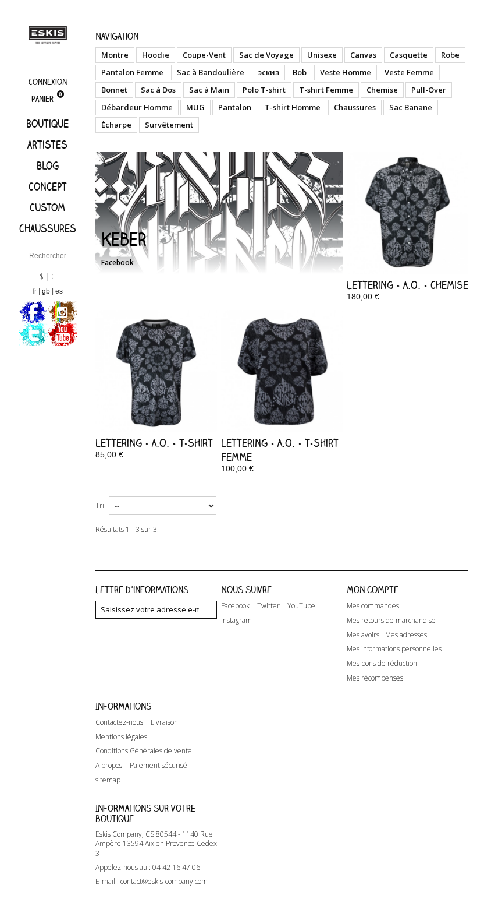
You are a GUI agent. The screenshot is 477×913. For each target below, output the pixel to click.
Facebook (117, 262)
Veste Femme (409, 72)
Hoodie (155, 55)
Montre (115, 55)
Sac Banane (410, 107)
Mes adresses (406, 635)
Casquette (409, 55)
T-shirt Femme (326, 89)
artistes (47, 144)
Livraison (164, 722)
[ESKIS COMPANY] (48, 35)
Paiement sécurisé (158, 765)
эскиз (268, 72)
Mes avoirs (363, 635)
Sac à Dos (158, 89)
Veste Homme (345, 72)
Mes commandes (373, 606)
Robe (450, 55)
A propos (108, 765)
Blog (48, 165)
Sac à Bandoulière (210, 72)
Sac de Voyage (266, 55)
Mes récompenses (375, 678)
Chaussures (47, 228)
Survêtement (169, 124)
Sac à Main (209, 89)
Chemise (382, 89)
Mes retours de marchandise (391, 620)
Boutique (47, 124)
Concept (48, 186)
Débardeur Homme (137, 107)
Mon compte (372, 589)
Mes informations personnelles (394, 649)
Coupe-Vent (204, 55)
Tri (99, 505)
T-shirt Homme (293, 107)
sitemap (107, 780)
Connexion (48, 81)
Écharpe (116, 124)
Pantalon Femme (132, 72)
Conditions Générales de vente (143, 751)
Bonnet (114, 89)
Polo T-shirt (264, 89)
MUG (195, 107)
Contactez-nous (119, 722)
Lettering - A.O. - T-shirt (154, 443)
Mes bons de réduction (382, 663)
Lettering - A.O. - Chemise (407, 285)
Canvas (363, 55)
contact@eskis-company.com (164, 881)
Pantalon (234, 107)
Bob (300, 72)
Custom (47, 207)
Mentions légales (121, 737)
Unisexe (322, 55)
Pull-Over (428, 89)
